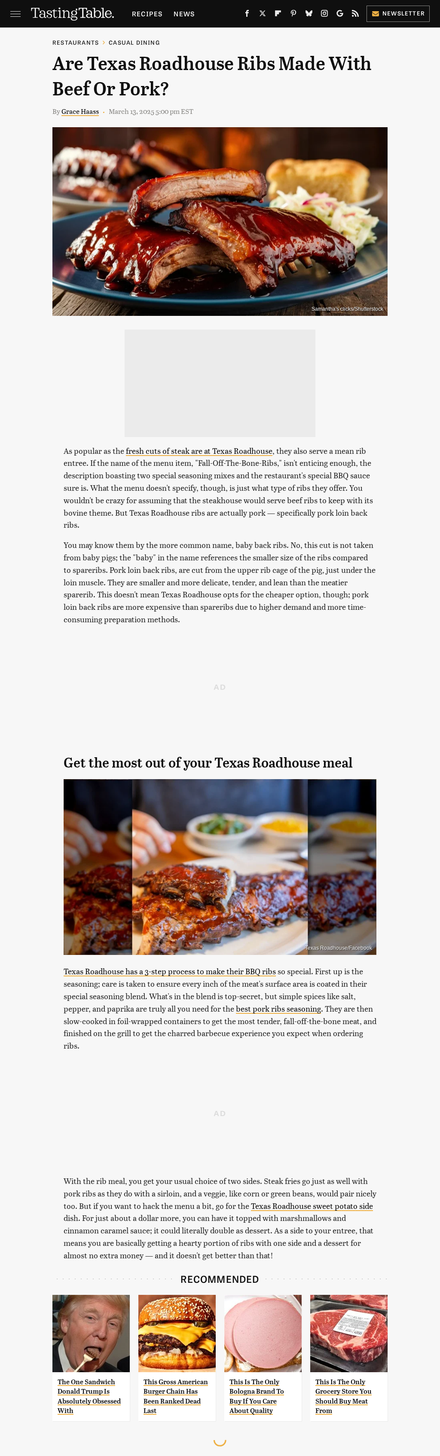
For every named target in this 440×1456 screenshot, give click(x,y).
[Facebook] (247, 15)
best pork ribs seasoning (278, 1008)
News (184, 13)
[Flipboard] (278, 15)
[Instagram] (324, 15)
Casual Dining (134, 42)
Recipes (147, 13)
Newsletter (403, 13)
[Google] (340, 15)
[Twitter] (262, 15)
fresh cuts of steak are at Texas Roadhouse (199, 450)
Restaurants (75, 42)
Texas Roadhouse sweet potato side (312, 1205)
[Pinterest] (293, 15)
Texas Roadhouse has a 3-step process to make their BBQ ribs (170, 971)
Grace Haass (80, 111)
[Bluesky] (309, 15)
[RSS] (355, 15)
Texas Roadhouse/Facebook (338, 948)
